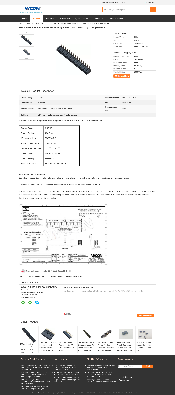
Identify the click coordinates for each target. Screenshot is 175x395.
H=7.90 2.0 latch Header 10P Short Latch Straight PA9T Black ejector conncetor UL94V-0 (67, 368)
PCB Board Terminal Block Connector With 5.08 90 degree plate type (35, 388)
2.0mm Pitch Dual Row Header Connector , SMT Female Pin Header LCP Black (47, 346)
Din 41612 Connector (97, 359)
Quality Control (81, 18)
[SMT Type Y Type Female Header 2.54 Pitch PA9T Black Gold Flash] (67, 334)
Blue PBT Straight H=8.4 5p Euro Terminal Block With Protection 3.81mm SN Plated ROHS (35, 382)
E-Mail (121, 377)
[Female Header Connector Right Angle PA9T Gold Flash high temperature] (26, 39)
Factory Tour (64, 18)
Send (148, 366)
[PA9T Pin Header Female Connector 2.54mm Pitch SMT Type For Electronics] (125, 334)
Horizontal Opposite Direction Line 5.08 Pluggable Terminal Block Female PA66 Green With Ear (36, 368)
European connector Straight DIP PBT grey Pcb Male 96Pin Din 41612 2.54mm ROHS (101, 368)
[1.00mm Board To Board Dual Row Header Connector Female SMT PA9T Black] (28, 335)
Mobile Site (124, 380)
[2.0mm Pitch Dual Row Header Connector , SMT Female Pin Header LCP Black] (48, 334)
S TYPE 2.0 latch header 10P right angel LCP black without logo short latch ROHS (67, 380)
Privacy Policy (37, 393)
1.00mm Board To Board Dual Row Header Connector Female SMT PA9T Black (27, 349)
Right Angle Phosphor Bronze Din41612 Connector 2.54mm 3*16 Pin (101, 381)
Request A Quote (116, 18)
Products (36, 18)
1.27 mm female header (34, 276)
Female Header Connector (46, 23)
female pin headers (74, 276)
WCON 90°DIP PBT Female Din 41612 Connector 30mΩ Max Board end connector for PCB (101, 375)
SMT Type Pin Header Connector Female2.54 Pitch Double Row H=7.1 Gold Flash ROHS (86, 347)
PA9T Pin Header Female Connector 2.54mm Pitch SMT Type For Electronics (124, 346)
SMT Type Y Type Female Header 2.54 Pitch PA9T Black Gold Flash (67, 346)
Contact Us (98, 18)
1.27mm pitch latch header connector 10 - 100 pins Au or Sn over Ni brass (67, 374)
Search (153, 9)
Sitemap (128, 377)
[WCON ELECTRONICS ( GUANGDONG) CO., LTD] (32, 10)
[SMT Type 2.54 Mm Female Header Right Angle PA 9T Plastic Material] (145, 334)
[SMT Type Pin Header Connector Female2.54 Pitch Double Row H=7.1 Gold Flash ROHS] (87, 334)
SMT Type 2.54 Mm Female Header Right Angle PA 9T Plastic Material (144, 346)
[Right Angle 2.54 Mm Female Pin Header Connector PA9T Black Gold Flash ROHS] (106, 334)
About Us (50, 18)
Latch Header (60, 359)
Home (24, 18)
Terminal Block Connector (33, 359)
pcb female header (55, 276)
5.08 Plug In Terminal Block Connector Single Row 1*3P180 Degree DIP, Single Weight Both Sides (35, 375)
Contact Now (118, 76)
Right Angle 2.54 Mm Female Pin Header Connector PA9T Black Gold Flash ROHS (106, 346)
